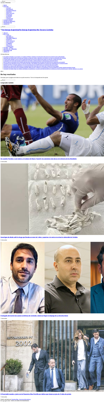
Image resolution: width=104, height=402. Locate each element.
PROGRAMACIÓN (7, 22)
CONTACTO (6, 24)
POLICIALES (9, 14)
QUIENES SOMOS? (8, 20)
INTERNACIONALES (11, 10)
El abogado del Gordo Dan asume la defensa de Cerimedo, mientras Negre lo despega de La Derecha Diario (30, 60)
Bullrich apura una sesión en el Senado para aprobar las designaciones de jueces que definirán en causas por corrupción (34, 62)
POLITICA (8, 17)
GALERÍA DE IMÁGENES (9, 21)
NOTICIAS (5, 6)
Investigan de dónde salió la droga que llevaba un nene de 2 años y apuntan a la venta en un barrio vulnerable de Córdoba (34, 58)
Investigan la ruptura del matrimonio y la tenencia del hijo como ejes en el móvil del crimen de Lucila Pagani (31, 66)
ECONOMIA (9, 16)
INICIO (5, 5)
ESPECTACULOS (10, 13)
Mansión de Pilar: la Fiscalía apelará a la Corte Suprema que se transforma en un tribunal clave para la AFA (30, 64)
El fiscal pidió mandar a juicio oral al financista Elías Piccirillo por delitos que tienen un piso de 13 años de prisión (32, 59)
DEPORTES (9, 12)
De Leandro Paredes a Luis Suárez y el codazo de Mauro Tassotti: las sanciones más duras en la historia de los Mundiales (33, 56)
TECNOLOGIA (9, 18)
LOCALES (8, 8)
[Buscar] (1, 1)
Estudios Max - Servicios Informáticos (21, 399)
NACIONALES (9, 9)
